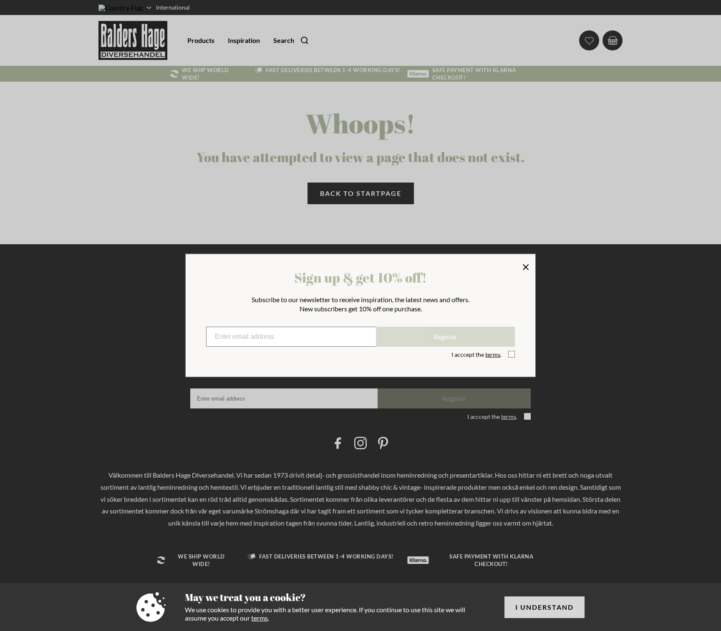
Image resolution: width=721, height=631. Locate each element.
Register (445, 337)
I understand (544, 607)
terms (259, 618)
